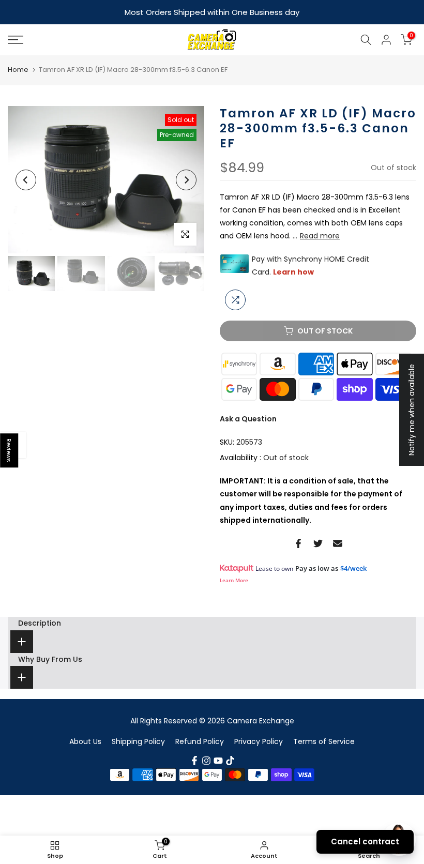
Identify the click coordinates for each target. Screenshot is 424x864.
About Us (85, 740)
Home (18, 68)
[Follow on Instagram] (206, 759)
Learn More (234, 579)
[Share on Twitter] (318, 542)
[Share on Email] (337, 542)
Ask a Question (248, 418)
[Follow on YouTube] (218, 759)
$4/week (353, 567)
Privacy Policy (258, 740)
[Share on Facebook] (298, 542)
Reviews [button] (9, 450)
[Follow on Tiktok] (230, 759)
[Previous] (26, 179)
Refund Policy (199, 740)
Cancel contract (365, 841)
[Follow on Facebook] (194, 759)
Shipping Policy (138, 740)
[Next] (186, 179)
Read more (320, 234)
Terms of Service (324, 740)
